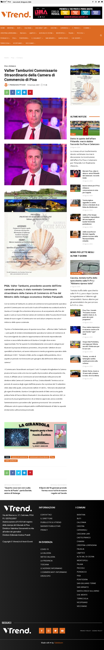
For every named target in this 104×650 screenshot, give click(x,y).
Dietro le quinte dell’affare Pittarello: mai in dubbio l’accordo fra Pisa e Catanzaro (84, 141)
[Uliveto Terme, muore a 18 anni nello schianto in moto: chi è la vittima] (75, 373)
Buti (79, 518)
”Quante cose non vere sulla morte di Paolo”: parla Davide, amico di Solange (18, 490)
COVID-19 (44, 549)
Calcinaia (81, 522)
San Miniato (83, 587)
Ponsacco (82, 572)
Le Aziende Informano (51, 568)
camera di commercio (19, 457)
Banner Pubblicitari (50, 526)
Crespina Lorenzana (87, 545)
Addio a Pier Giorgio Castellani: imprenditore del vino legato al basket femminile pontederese (91, 219)
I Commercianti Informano (53, 572)
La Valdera (45, 553)
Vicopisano (82, 602)
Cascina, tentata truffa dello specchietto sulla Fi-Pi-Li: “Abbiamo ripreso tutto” (83, 281)
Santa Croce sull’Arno (88, 591)
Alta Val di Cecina (85, 556)
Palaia (80, 564)
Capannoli (82, 530)
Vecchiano (82, 606)
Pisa (12, 58)
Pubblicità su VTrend (50, 522)
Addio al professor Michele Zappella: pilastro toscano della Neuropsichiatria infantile (90, 236)
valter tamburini (11, 461)
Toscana (74, 205)
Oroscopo (45, 576)
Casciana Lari (83, 533)
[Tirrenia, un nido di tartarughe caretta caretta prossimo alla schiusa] (75, 359)
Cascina (80, 526)
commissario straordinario (39, 457)
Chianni (80, 541)
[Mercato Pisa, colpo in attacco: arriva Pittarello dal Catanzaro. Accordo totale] (75, 173)
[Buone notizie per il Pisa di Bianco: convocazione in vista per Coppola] (75, 188)
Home (6, 58)
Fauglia (80, 549)
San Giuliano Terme (86, 583)
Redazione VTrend (17, 85)
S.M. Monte (82, 594)
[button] (101, 35)
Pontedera (82, 579)
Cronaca (19, 58)
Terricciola (82, 598)
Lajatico (81, 553)
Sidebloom (58, 643)
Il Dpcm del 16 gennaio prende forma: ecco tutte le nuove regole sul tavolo (53, 490)
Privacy (44, 530)
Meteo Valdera (47, 557)
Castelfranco (84, 537)
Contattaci (46, 514)
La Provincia (76, 273)
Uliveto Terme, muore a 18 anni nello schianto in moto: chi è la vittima (91, 373)
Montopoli (82, 560)
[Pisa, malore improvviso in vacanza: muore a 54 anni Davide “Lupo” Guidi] (75, 329)
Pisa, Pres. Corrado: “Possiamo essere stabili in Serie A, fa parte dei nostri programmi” (90, 314)
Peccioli (81, 568)
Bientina (81, 514)
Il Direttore (46, 518)
